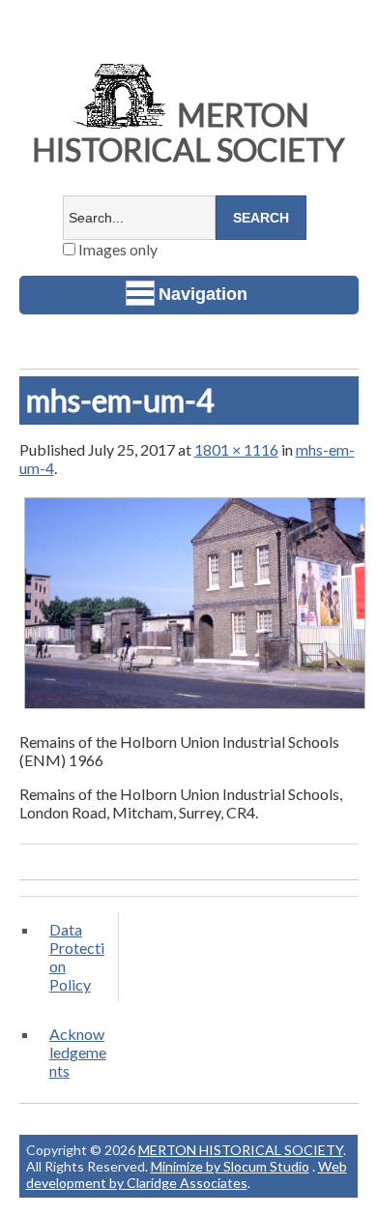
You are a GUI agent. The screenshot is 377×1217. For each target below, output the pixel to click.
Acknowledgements (77, 1052)
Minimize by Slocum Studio (230, 1166)
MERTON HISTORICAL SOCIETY (188, 132)
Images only (116, 249)
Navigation (203, 294)
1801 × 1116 (236, 449)
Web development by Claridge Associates (186, 1174)
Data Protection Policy (76, 957)
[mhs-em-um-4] (194, 707)
